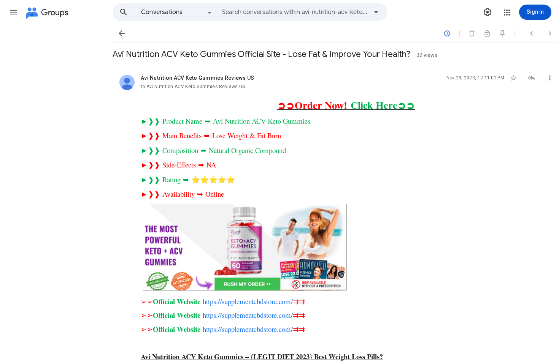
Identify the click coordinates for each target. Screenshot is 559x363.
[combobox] (295, 12)
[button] (14, 12)
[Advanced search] (376, 12)
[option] (177, 12)
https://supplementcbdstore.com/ (248, 301)
